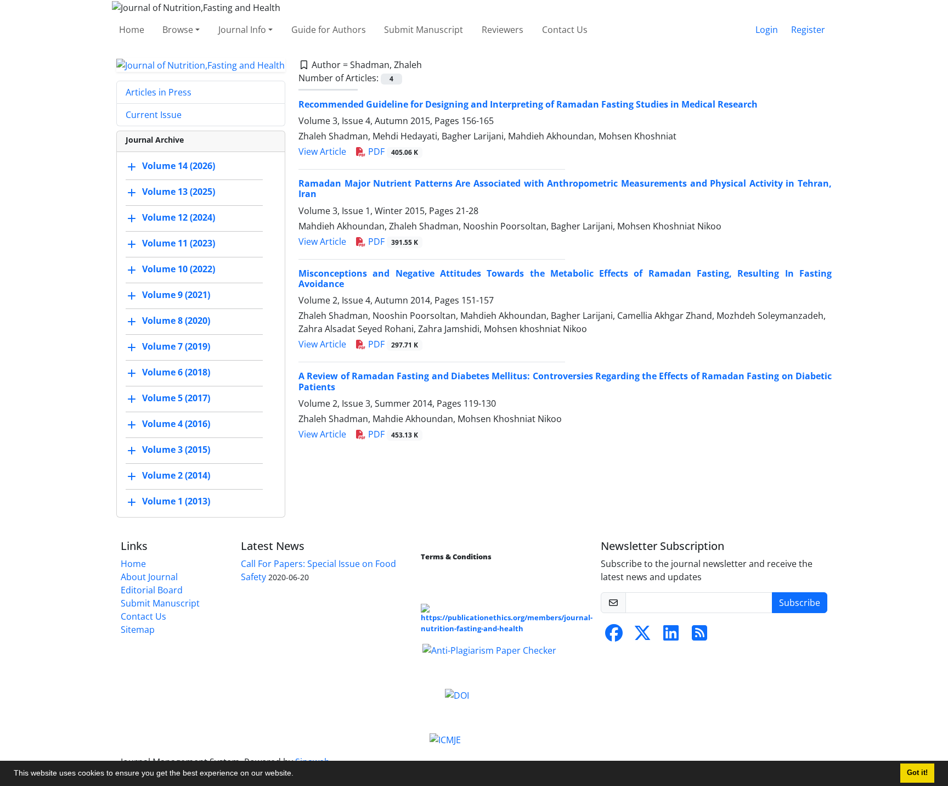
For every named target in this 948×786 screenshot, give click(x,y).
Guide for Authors (328, 30)
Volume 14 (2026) (178, 166)
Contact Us (565, 30)
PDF (392, 151)
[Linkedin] (671, 636)
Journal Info (242, 30)
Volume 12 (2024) (178, 218)
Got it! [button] (917, 773)
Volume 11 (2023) (178, 244)
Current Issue (154, 115)
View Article (322, 151)
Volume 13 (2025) (178, 192)
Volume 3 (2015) (176, 450)
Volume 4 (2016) (176, 424)
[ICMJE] (445, 739)
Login (766, 30)
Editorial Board (152, 590)
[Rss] (699, 636)
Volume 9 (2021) (176, 295)
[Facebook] (614, 636)
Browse (177, 30)
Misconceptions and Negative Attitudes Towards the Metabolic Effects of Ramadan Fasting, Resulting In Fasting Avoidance (565, 278)
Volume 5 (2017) (176, 398)
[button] (297, 774)
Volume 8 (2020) (176, 321)
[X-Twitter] (642, 636)
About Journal (149, 577)
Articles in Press (158, 92)
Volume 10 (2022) (178, 269)
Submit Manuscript (423, 30)
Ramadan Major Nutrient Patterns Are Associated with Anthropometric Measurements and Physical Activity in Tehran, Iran (565, 188)
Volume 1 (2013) (176, 502)
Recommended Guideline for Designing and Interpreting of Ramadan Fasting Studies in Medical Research (528, 104)
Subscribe (799, 603)
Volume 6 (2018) (176, 373)
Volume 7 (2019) (176, 347)
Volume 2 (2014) (176, 476)
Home (131, 30)
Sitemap (138, 630)
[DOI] (457, 694)
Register (808, 30)
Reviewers (502, 30)
